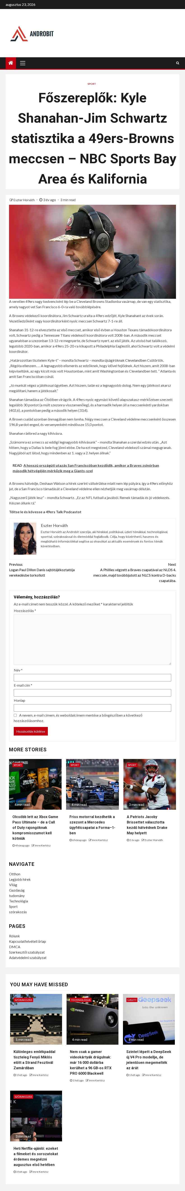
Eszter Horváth (24, 200)
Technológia (18, 901)
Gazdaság (17, 890)
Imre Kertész (43, 845)
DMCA (14, 947)
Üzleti (131, 1000)
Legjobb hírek (20, 879)
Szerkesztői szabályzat (27, 952)
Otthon (14, 874)
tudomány (17, 895)
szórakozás (18, 912)
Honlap (19, 700)
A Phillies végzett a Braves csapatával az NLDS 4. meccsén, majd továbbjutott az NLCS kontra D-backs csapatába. (134, 572)
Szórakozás (23, 1000)
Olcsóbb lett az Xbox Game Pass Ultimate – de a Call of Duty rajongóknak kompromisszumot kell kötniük (35, 828)
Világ (13, 885)
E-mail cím (23, 685)
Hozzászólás (25, 610)
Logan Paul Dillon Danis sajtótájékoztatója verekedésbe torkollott (42, 569)
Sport (92, 83)
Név (18, 670)
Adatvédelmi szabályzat (27, 957)
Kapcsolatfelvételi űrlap (27, 941)
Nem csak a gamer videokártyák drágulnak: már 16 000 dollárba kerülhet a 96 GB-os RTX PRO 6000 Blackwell (90, 1063)
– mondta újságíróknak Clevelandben (117, 360)
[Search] (177, 63)
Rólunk (14, 936)
